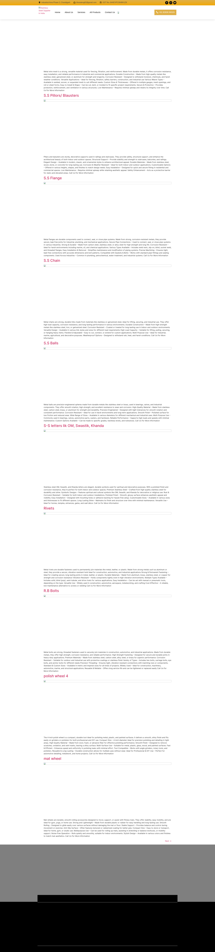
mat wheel (52, 758)
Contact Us (110, 12)
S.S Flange (53, 178)
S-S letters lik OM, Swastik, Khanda (74, 425)
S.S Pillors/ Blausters (61, 95)
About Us (69, 12)
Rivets (49, 508)
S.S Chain (52, 260)
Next (168, 841)
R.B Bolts (51, 591)
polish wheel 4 (56, 676)
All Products (95, 12)
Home (57, 12)
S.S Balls (51, 343)
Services (81, 12)
